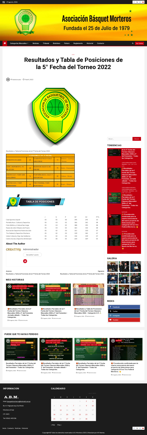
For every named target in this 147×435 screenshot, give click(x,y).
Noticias (36, 43)
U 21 (73, 54)
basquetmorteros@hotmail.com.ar (18, 401)
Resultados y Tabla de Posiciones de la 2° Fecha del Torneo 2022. (82, 272)
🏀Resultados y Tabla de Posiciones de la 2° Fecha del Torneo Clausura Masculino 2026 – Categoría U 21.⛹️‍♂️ (88, 311)
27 (67, 419)
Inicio (4, 428)
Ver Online (139, 43)
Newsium (91, 433)
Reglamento (78, 43)
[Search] (133, 43)
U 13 (13, 288)
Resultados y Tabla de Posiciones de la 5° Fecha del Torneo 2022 (28, 272)
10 (93, 406)
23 (86, 414)
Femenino (65, 288)
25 (54, 419)
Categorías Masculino (18, 43)
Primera (30, 286)
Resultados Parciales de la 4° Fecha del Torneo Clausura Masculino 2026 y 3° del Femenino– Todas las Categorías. (130, 153)
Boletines (56, 43)
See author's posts (32, 255)
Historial (90, 43)
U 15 (17, 288)
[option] (124, 151)
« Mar (53, 425)
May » (59, 425)
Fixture (67, 43)
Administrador (16, 79)
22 (80, 414)
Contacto (100, 43)
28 (73, 419)
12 (61, 410)
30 (86, 419)
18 (54, 414)
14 (73, 410)
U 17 (21, 288)
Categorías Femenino (53, 286)
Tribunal (46, 43)
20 (67, 414)
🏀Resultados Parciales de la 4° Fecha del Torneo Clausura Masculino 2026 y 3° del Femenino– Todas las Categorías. (54, 312)
